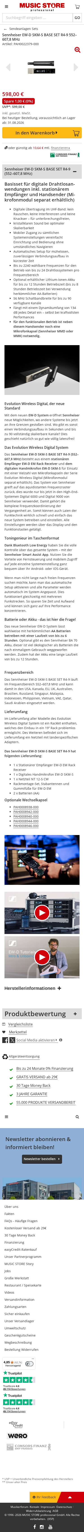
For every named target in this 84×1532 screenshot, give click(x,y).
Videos (9, 1292)
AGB (55, 1511)
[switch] (29, 1363)
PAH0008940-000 (26, 816)
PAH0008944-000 (26, 821)
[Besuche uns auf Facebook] (34, 1527)
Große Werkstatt (16, 1278)
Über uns (11, 1207)
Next (75, 67)
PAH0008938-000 (26, 807)
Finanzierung (14, 1242)
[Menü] (33, 1359)
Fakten (9, 1214)
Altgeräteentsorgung (24, 1056)
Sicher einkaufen (17, 1314)
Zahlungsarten (15, 1307)
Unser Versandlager (19, 1321)
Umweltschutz (15, 1328)
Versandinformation (19, 1299)
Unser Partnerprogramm (22, 1257)
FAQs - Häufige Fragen (21, 1221)
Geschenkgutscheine (20, 1335)
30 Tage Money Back (19, 1235)
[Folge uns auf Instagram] (42, 1527)
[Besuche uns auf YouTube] (50, 1527)
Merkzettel (18, 1032)
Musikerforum (19, 1507)
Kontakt (34, 1507)
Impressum (48, 1507)
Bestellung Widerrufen (21, 1349)
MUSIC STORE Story (19, 1264)
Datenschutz (64, 1507)
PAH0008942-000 (26, 812)
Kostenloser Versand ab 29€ (25, 1228)
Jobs (7, 1271)
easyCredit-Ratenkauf (20, 1249)
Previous (9, 67)
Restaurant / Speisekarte (22, 1285)
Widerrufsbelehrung (38, 1511)
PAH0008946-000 (26, 826)
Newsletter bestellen (40, 1159)
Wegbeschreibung (18, 1342)
